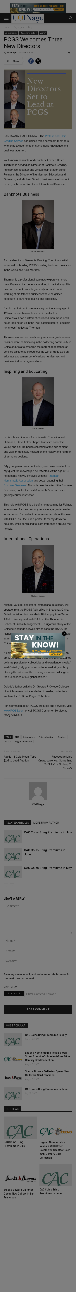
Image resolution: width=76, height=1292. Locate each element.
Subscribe (56, 654)
